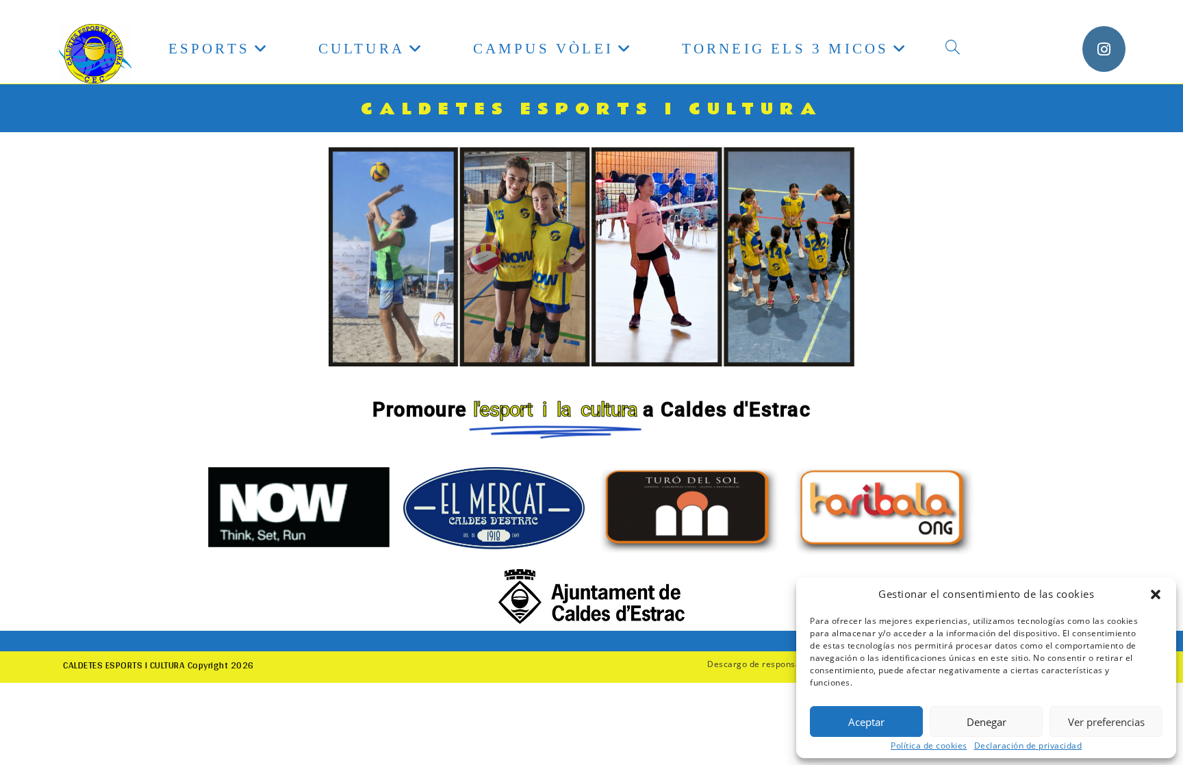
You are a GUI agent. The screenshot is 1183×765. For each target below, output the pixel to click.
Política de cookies (929, 746)
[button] (1155, 594)
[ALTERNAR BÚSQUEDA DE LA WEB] (952, 49)
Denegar (986, 722)
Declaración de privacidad (1028, 746)
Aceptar (866, 722)
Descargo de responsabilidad (767, 664)
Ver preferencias (1106, 722)
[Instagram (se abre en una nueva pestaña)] (1103, 49)
